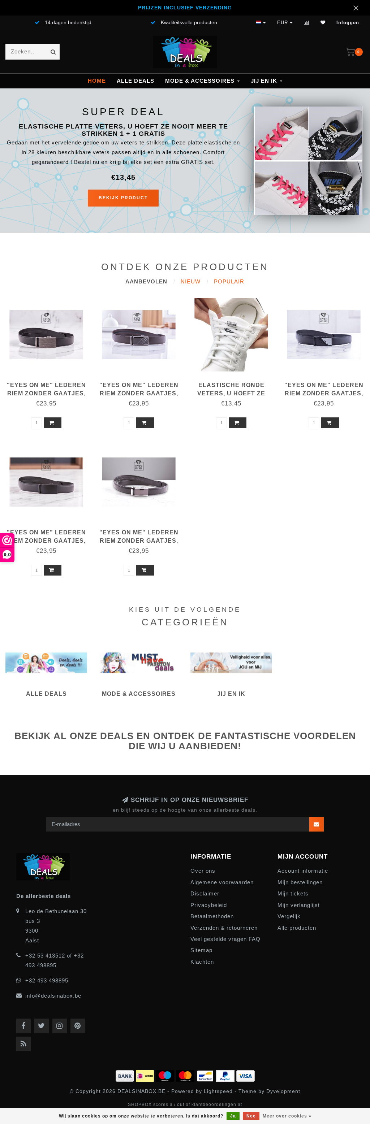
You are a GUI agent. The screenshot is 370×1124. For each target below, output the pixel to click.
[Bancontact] (206, 1075)
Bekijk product (123, 197)
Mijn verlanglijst (299, 905)
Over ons (202, 871)
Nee (251, 1116)
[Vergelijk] (307, 22)
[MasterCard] (186, 1075)
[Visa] (245, 1075)
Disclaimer (204, 893)
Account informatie (303, 871)
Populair (229, 281)
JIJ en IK (264, 81)
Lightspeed (218, 1091)
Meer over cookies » (287, 1116)
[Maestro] (166, 1075)
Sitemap (201, 950)
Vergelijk (289, 916)
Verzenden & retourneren (224, 928)
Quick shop (49, 382)
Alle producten (297, 928)
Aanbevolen (146, 281)
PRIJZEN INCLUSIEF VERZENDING (185, 7)
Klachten (202, 962)
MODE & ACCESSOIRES (200, 81)
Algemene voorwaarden (222, 882)
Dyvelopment (283, 1091)
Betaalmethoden (212, 916)
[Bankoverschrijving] (126, 1075)
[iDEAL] (146, 1075)
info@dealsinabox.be (53, 996)
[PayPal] (226, 1075)
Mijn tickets (293, 893)
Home (97, 81)
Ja (233, 1116)
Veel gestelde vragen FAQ (225, 939)
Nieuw (191, 281)
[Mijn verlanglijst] (323, 22)
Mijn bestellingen (300, 882)
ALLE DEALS (135, 81)
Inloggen (347, 22)
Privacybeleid (208, 905)
